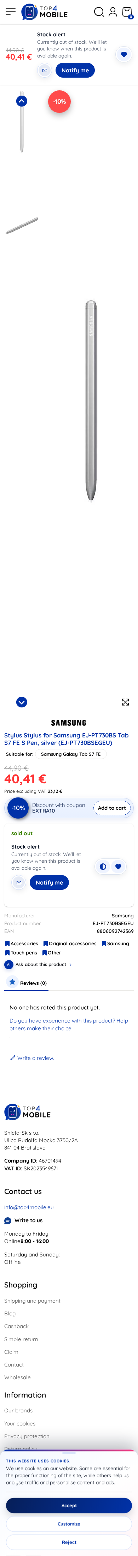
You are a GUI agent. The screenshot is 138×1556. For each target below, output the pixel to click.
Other (54, 952)
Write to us (28, 1220)
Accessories (24, 943)
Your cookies (19, 1423)
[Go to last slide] (21, 101)
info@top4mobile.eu (29, 1207)
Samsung (118, 943)
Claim (11, 1352)
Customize (69, 1524)
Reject (69, 1542)
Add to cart (112, 807)
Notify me (75, 70)
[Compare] (103, 866)
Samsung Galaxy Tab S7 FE (71, 754)
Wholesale (17, 1377)
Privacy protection (27, 1436)
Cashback (16, 1326)
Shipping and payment (32, 1300)
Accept (69, 1505)
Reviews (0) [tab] (33, 983)
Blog (10, 1313)
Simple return (21, 1339)
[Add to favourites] (124, 54)
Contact (14, 1364)
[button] (21, 151)
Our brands (18, 1410)
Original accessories (73, 943)
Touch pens (24, 952)
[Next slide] (21, 702)
